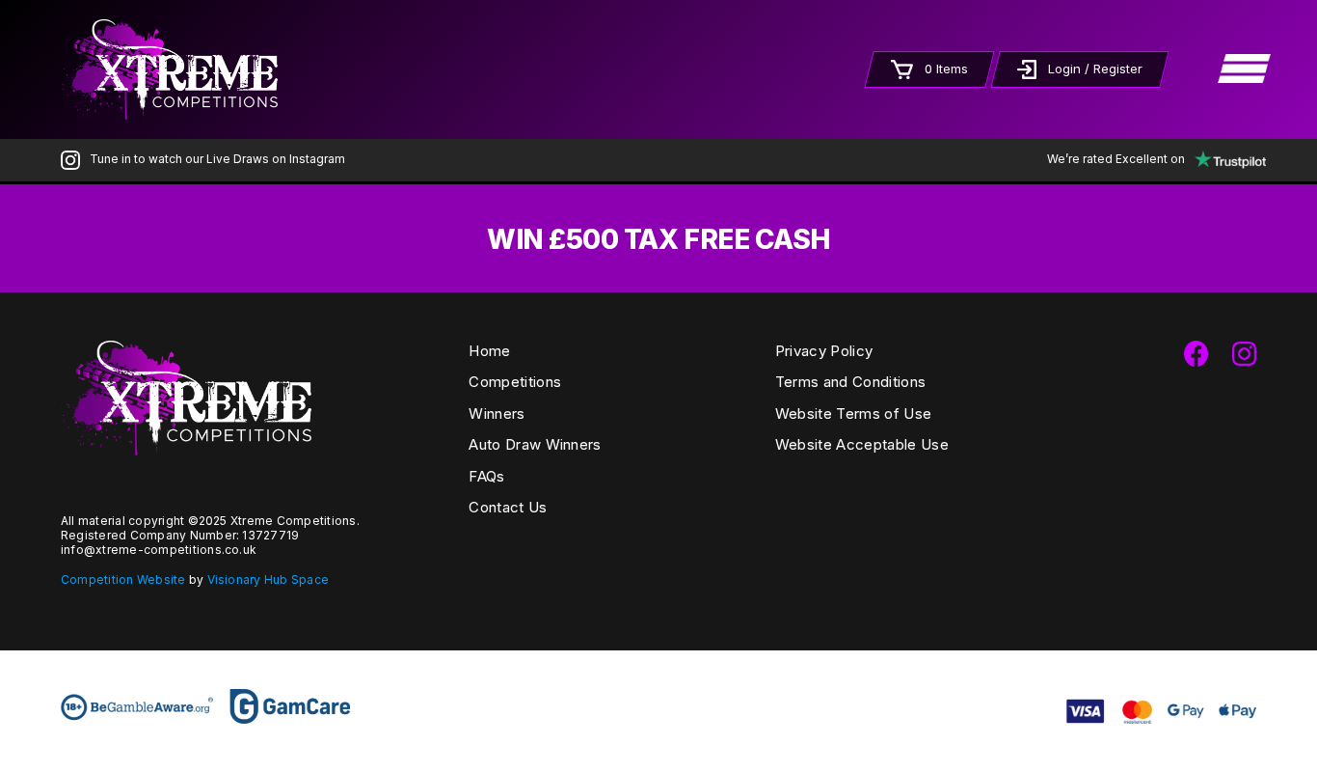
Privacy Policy (824, 351)
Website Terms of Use (853, 413)
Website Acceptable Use (862, 444)
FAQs (486, 476)
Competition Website (123, 579)
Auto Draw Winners (535, 444)
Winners (496, 413)
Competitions (515, 381)
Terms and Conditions (850, 381)
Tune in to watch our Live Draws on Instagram (217, 159)
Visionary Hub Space (268, 579)
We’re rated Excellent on (1116, 159)
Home (489, 351)
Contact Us (508, 507)
